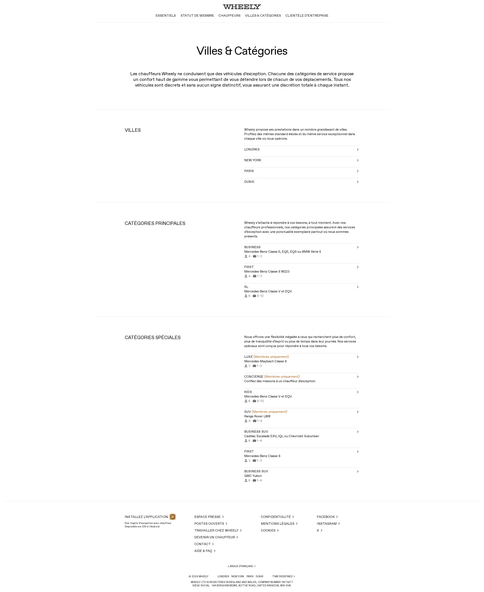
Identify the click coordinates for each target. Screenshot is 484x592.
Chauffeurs (229, 16)
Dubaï (259, 576)
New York (237, 576)
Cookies (268, 530)
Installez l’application (146, 517)
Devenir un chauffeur (214, 537)
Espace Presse (207, 517)
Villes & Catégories (263, 16)
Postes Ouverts (209, 524)
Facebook (325, 517)
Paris (250, 576)
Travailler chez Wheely (216, 530)
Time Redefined (282, 576)
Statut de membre (197, 16)
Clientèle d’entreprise (306, 16)
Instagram (327, 524)
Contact (202, 544)
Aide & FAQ (203, 551)
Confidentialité (276, 517)
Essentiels (166, 16)
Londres (223, 576)
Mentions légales (278, 524)
